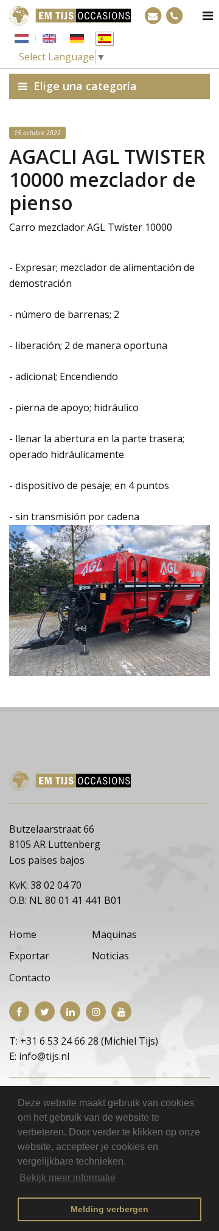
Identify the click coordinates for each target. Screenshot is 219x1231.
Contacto (29, 977)
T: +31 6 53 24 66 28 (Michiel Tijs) (83, 1041)
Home (22, 934)
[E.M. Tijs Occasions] (70, 14)
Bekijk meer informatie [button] (67, 1178)
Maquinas (114, 934)
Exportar (29, 955)
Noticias (110, 955)
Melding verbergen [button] (109, 1209)
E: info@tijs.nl (39, 1056)
